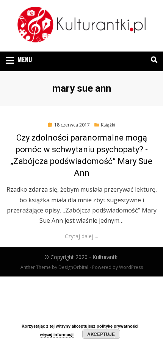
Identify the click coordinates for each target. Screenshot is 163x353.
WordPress (131, 267)
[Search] (152, 60)
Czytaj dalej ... (81, 236)
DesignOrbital (73, 267)
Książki (108, 125)
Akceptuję (101, 334)
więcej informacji (57, 334)
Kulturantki (105, 257)
